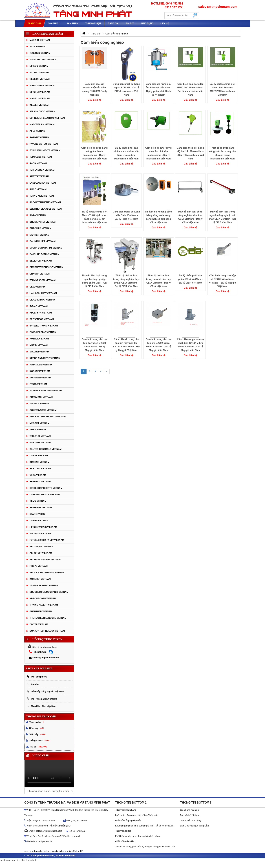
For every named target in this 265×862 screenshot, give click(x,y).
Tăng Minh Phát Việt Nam (43, 706)
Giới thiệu (53, 23)
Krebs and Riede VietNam (45, 358)
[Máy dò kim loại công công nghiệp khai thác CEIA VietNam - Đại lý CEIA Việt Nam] (190, 192)
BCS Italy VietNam (40, 468)
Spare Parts (37, 514)
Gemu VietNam (38, 501)
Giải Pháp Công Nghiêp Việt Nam (47, 691)
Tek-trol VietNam (40, 436)
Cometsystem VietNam (43, 410)
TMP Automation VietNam (44, 699)
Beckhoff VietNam (41, 261)
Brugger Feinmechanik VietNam (49, 592)
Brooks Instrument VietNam (47, 572)
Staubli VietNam (39, 351)
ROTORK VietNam (39, 137)
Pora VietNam (38, 215)
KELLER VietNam (39, 105)
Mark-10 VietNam (40, 40)
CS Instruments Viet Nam (45, 494)
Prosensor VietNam (42, 319)
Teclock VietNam (40, 53)
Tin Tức (130, 23)
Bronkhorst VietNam (43, 222)
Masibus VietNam (40, 98)
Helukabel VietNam (41, 546)
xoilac (40, 851)
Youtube (35, 684)
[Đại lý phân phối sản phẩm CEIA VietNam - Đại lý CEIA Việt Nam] (190, 256)
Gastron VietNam (40, 442)
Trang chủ (34, 23)
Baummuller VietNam (43, 241)
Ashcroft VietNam (41, 553)
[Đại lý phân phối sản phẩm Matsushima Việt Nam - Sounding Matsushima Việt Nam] (126, 128)
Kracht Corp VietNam (43, 598)
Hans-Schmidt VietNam (43, 293)
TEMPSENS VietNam (41, 157)
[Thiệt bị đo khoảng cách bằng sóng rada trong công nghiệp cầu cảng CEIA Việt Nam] (158, 192)
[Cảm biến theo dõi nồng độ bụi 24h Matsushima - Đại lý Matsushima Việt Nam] (190, 128)
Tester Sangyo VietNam (44, 585)
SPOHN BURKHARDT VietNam (46, 248)
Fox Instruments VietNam (45, 150)
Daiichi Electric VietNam (44, 254)
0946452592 (40, 652)
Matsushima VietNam (42, 85)
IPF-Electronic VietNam (44, 325)
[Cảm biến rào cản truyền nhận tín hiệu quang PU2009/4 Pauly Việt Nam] (94, 64)
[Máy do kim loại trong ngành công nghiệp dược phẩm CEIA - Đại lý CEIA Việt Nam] (94, 256)
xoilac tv (48, 851)
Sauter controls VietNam (45, 449)
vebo (34, 851)
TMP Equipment (39, 676)
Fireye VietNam (39, 566)
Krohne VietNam (39, 462)
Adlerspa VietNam (41, 313)
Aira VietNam (37, 131)
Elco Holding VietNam (43, 332)
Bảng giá (113, 23)
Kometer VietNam (40, 579)
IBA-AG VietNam (39, 306)
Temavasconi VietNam (43, 280)
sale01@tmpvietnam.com (45, 657)
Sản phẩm (72, 23)
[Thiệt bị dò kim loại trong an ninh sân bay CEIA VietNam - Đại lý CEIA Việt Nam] (158, 256)
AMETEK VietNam (39, 176)
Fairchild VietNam (40, 228)
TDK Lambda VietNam (42, 170)
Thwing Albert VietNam (44, 605)
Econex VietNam (39, 72)
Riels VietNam (38, 429)
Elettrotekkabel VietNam (46, 209)
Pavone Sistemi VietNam (44, 144)
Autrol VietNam (39, 338)
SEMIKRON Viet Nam (41, 507)
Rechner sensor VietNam (45, 559)
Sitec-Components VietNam (46, 488)
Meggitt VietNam (39, 423)
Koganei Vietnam (40, 371)
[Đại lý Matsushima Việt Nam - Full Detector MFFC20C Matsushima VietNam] (222, 64)
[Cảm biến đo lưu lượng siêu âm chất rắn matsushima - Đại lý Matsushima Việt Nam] (158, 128)
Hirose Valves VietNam (43, 527)
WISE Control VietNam (43, 59)
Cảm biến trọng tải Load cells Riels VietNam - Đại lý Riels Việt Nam (126, 215)
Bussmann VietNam (41, 397)
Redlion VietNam (40, 79)
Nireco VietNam (39, 66)
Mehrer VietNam (39, 235)
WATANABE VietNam (41, 364)
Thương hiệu (93, 23)
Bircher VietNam (40, 92)
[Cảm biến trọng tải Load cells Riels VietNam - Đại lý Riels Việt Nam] (126, 192)
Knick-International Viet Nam (48, 416)
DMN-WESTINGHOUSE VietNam (46, 267)
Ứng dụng (147, 23)
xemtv (55, 851)
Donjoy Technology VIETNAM (47, 631)
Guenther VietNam (41, 611)
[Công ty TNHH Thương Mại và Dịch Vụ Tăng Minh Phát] (78, 10)
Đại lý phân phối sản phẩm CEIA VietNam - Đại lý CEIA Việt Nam (190, 279)
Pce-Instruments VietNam (45, 202)
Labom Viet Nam (39, 520)
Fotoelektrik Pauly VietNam (47, 540)
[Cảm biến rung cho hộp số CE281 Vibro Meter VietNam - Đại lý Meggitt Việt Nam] (222, 256)
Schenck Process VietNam (46, 390)
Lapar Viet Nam (39, 455)
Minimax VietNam (39, 403)
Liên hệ (164, 23)
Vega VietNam (38, 475)
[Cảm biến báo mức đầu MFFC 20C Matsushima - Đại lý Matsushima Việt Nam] (190, 64)
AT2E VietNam (37, 46)
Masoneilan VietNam (42, 124)
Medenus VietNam (40, 533)
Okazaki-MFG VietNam (42, 300)
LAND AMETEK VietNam (43, 183)
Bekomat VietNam (40, 481)
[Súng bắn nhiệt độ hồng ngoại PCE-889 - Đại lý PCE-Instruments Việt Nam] (126, 64)
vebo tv (27, 851)
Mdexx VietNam (39, 345)
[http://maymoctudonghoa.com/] (83, 33)
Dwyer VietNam (39, 624)
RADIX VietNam (38, 163)
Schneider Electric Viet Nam (47, 118)
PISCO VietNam (38, 189)
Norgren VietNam (40, 377)
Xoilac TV (78, 851)
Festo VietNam (38, 384)
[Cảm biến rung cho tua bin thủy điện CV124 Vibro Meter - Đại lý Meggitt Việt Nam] (94, 319)
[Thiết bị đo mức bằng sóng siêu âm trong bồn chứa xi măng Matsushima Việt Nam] (222, 128)
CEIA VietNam (37, 287)
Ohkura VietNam (40, 274)
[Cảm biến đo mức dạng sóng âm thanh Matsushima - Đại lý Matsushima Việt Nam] (94, 128)
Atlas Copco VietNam (42, 111)
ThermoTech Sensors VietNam (48, 618)
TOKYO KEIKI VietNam (42, 196)
